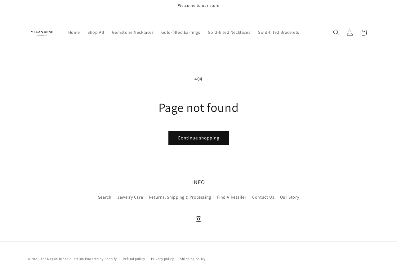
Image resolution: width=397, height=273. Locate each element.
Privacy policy (162, 258)
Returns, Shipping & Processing (180, 197)
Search (105, 197)
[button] (336, 32)
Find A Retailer (232, 197)
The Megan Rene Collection (63, 259)
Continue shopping (199, 138)
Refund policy (134, 258)
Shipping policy (193, 258)
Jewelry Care (130, 197)
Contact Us (263, 197)
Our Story (289, 197)
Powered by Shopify (101, 259)
